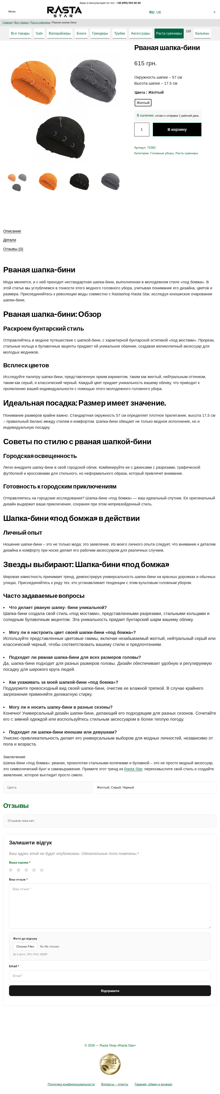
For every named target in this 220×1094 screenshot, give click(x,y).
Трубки (119, 33)
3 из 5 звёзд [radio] (26, 870)
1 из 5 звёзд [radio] (10, 870)
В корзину (177, 129)
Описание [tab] (12, 231)
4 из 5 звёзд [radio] (34, 870)
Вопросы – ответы (114, 1084)
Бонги (81, 33)
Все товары (21, 22)
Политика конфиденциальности (71, 1084)
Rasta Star (133, 769)
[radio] (143, 102)
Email (14, 966)
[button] (116, 53)
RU (151, 12)
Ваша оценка (20, 862)
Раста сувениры (40, 22)
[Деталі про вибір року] (110, 1064)
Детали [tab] (9, 240)
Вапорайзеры (60, 33)
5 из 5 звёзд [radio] (41, 870)
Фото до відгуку (25, 938)
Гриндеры (100, 33)
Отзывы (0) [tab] (13, 249)
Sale (39, 33)
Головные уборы (162, 153)
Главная (7, 22)
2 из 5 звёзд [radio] (18, 870)
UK (158, 12)
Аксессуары (140, 33)
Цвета (140, 92)
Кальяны (202, 33)
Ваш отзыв (18, 879)
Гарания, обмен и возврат (154, 1084)
